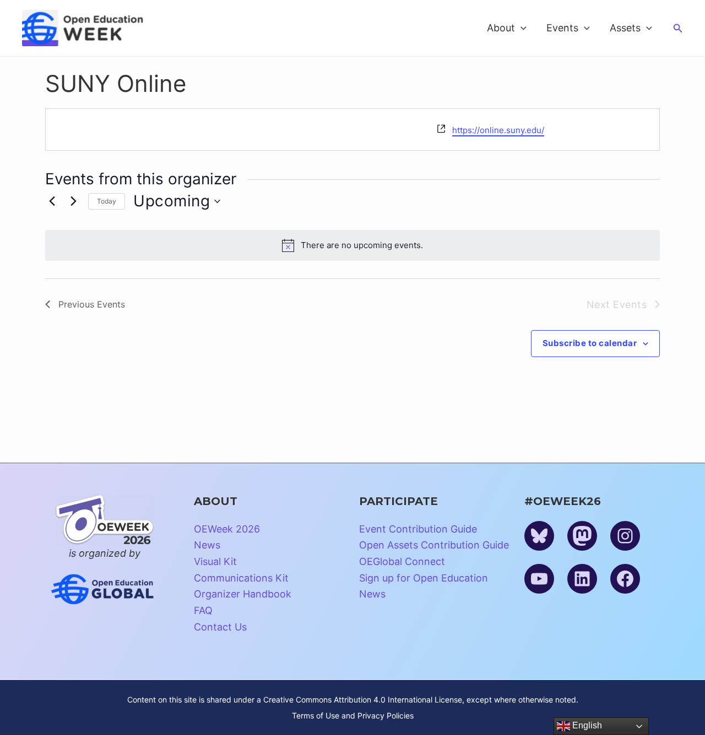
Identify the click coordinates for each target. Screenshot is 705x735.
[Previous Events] (51, 201)
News (207, 545)
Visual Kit (215, 561)
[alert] (352, 245)
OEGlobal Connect (402, 561)
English (586, 725)
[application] (521, 28)
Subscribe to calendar (590, 343)
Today (106, 201)
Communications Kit (241, 578)
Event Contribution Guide (418, 529)
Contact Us (220, 627)
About (501, 28)
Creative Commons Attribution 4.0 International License (362, 699)
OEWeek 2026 (227, 529)
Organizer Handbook (242, 594)
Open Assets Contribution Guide (434, 545)
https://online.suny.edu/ (498, 130)
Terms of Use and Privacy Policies (353, 715)
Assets (625, 28)
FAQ (203, 610)
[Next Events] (73, 201)
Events (562, 28)
